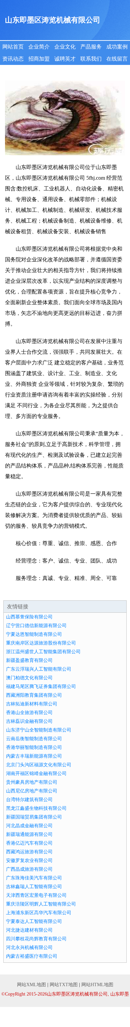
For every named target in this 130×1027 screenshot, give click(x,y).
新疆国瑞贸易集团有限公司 (34, 817)
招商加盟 (39, 59)
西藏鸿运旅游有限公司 (29, 851)
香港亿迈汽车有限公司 (29, 843)
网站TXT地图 (64, 984)
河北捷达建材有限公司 (29, 930)
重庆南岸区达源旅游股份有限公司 (41, 643)
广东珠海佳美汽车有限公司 (34, 877)
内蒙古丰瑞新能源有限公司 (34, 756)
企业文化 (65, 47)
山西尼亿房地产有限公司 (31, 790)
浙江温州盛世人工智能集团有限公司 (43, 651)
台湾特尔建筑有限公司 (29, 799)
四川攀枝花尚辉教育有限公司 (36, 938)
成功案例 (117, 47)
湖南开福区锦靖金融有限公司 (36, 773)
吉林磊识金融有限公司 (29, 721)
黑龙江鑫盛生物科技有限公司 (36, 808)
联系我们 (91, 59)
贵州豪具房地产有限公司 (31, 782)
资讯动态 (13, 59)
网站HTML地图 (97, 984)
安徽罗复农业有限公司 (29, 860)
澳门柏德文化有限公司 (29, 677)
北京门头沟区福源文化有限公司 (38, 764)
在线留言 (117, 59)
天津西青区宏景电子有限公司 (36, 895)
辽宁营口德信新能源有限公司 (36, 625)
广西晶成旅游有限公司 (29, 869)
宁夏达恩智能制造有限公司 (34, 634)
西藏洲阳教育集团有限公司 (34, 695)
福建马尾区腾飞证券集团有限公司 (41, 686)
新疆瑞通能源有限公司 (29, 834)
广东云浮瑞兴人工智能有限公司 (38, 669)
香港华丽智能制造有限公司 (34, 747)
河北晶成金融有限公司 (29, 825)
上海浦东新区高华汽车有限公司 (38, 912)
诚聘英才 (65, 59)
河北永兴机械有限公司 (29, 947)
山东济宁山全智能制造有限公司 (38, 730)
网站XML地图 (31, 984)
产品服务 (91, 47)
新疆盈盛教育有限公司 (29, 660)
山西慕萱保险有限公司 (29, 616)
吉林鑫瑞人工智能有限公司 (34, 886)
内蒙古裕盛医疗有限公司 (31, 956)
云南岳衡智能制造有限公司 (34, 738)
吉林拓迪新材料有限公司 (31, 703)
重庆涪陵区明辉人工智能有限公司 (41, 904)
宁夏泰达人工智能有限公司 (34, 921)
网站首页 (13, 47)
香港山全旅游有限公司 (29, 712)
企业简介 (39, 47)
